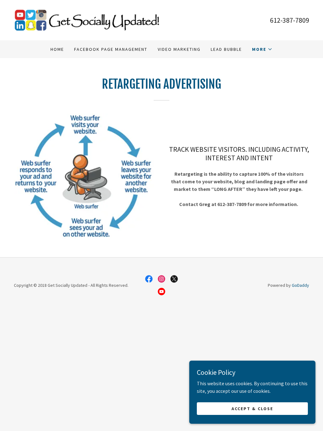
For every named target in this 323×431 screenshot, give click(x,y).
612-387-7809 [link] (289, 20)
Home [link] (57, 49)
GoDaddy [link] (300, 285)
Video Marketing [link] (179, 49)
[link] (88, 19)
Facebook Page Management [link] (110, 49)
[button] (262, 49)
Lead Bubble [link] (226, 49)
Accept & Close (252, 408)
